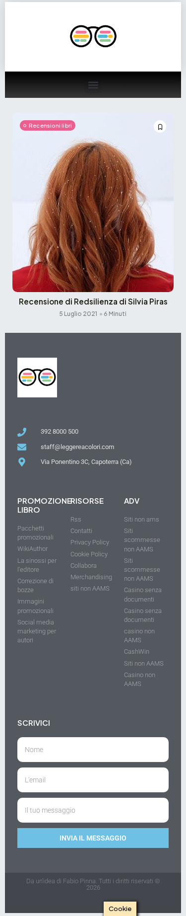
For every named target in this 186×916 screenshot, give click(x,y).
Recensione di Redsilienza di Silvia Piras (93, 301)
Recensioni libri (50, 125)
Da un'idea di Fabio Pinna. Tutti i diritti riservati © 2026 (93, 884)
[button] (93, 84)
